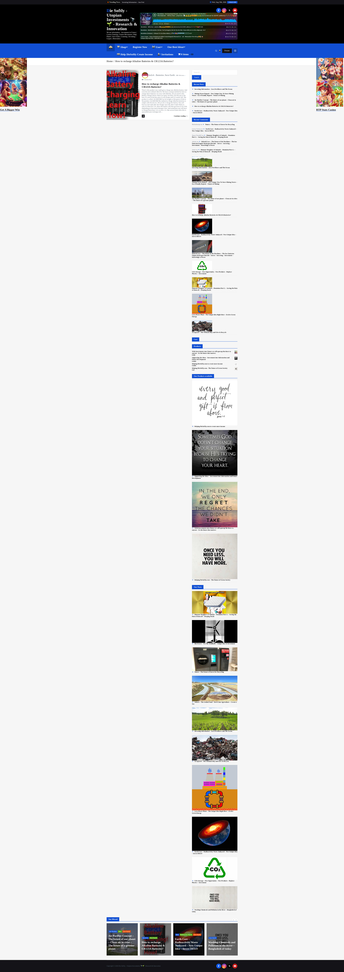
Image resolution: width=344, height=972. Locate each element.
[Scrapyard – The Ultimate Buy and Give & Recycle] (202, 326)
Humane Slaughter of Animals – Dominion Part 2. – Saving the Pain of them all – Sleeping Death (213, 136)
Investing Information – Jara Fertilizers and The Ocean (213, 89)
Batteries (160, 75)
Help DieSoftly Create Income (137, 54)
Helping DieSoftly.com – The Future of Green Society (212, 580)
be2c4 (151, 75)
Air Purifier (200, 931)
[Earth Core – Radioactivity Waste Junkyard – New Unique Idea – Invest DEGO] (202, 226)
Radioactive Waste (174, 929)
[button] (233, 920)
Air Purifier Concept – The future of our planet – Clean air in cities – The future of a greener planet (214, 101)
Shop (123, 47)
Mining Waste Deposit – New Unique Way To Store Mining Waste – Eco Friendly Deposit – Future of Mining (213, 94)
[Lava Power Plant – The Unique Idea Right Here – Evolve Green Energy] (202, 304)
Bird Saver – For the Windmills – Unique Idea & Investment (214, 644)
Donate (227, 51)
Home (110, 61)
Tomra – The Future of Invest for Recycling (220, 124)
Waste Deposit (168, 931)
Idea (165, 929)
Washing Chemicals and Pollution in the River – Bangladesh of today (109, 945)
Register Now (140, 47)
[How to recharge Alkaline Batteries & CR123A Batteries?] (202, 209)
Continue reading (180, 116)
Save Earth (170, 75)
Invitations (167, 54)
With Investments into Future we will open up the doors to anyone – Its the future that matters (213, 529)
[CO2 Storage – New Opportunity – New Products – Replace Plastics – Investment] (202, 266)
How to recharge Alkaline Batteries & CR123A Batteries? (144, 61)
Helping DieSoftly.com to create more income (209, 426)
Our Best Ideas (175, 47)
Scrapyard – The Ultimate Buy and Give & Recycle (209, 332)
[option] (109, 939)
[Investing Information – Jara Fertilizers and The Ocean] (202, 161)
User (158, 47)
